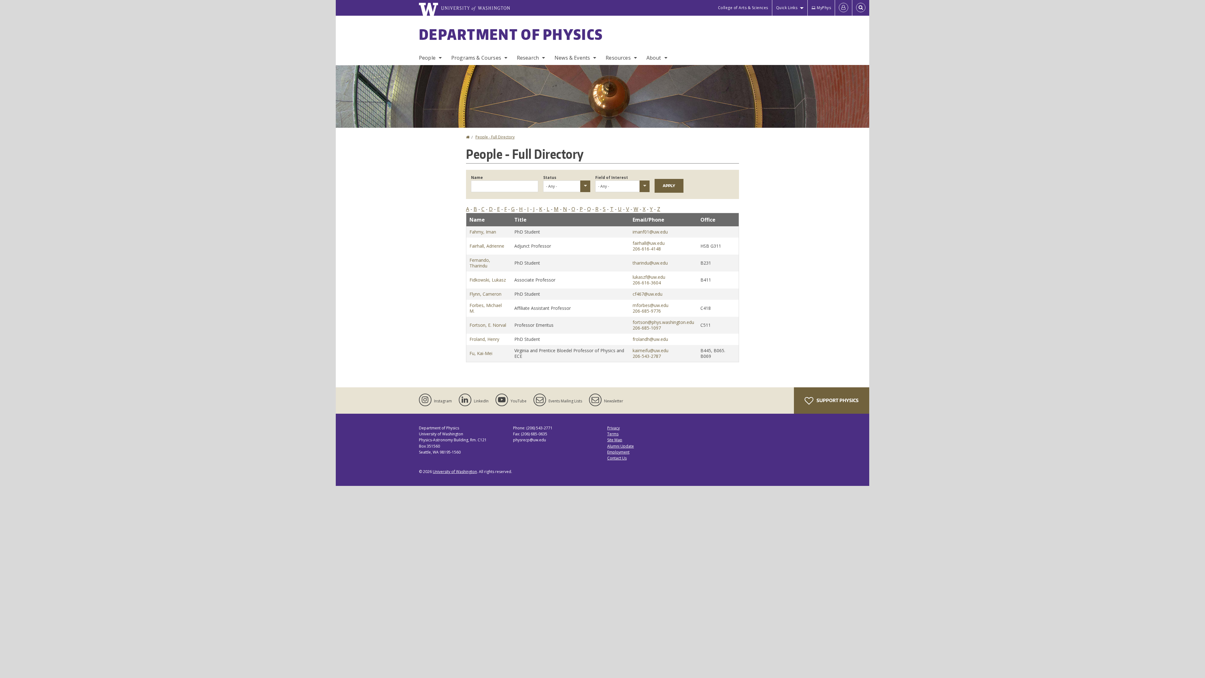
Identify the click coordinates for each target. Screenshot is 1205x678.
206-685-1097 (647, 328)
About (653, 57)
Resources (618, 57)
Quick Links (787, 7)
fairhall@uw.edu (649, 243)
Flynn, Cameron (485, 294)
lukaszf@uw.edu (649, 277)
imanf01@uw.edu (650, 232)
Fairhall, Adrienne (486, 246)
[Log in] (843, 8)
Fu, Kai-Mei (480, 353)
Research (528, 57)
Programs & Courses (476, 57)
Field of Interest (611, 177)
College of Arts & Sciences (743, 7)
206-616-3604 (647, 283)
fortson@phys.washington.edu (663, 322)
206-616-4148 (647, 249)
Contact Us (617, 458)
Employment (618, 452)
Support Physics (837, 400)
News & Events (572, 57)
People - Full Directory (495, 137)
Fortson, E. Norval (487, 325)
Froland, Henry (484, 339)
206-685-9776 (647, 311)
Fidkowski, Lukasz (487, 280)
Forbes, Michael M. (485, 308)
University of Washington (455, 471)
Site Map (614, 440)
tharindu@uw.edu (650, 263)
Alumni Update (620, 446)
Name (477, 177)
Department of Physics (511, 34)
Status (549, 177)
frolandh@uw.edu (650, 339)
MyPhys (824, 7)
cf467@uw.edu (647, 294)
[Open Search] (860, 8)
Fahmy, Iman (482, 232)
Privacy (613, 428)
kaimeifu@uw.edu (650, 350)
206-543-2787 (647, 356)
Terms (613, 434)
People (427, 57)
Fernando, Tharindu (479, 263)
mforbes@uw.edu (650, 305)
